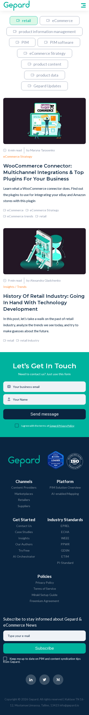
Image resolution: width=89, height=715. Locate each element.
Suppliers (24, 506)
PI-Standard (65, 562)
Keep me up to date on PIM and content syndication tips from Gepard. (42, 660)
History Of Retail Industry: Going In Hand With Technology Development (44, 302)
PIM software (61, 42)
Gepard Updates (47, 85)
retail (26, 20)
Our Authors (24, 544)
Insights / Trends (15, 287)
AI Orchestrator (24, 556)
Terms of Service (44, 588)
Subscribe (44, 648)
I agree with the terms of (35, 425)
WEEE (65, 538)
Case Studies (24, 532)
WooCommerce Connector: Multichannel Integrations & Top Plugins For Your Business (43, 172)
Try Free (24, 550)
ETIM (65, 556)
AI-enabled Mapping (65, 493)
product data (47, 75)
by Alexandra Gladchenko (43, 280)
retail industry (29, 340)
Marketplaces (24, 493)
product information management (47, 31)
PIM (25, 42)
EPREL (65, 526)
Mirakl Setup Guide (44, 595)
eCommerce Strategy (47, 53)
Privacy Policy (44, 582)
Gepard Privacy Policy (61, 425)
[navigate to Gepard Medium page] (58, 679)
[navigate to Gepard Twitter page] (44, 679)
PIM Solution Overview (65, 487)
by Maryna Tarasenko (40, 150)
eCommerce (62, 20)
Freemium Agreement (44, 601)
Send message (44, 414)
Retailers (24, 500)
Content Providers (24, 487)
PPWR (65, 544)
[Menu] (83, 5)
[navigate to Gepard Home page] (16, 5)
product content (47, 64)
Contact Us (24, 526)
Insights (24, 538)
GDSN (65, 550)
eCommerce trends (20, 216)
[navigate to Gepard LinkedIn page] (31, 679)
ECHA (65, 532)
